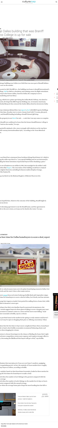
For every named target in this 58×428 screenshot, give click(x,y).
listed (14, 118)
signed (23, 110)
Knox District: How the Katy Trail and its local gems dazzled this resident (27, 404)
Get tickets (3, 426)
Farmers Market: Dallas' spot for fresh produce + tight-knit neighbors (27, 398)
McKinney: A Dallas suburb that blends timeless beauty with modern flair (27, 411)
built (5, 91)
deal (28, 110)
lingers (9, 168)
